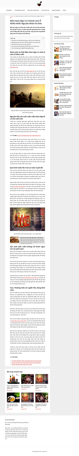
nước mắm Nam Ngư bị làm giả (30, 277)
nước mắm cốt (30, 71)
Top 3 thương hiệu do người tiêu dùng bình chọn (23, 48)
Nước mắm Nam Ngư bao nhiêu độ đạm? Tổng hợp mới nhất (65, 113)
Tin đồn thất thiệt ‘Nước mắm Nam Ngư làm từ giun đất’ (26, 360)
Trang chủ (12, 16)
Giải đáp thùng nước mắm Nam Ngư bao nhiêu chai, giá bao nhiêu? (65, 94)
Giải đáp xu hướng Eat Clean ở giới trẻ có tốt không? (64, 56)
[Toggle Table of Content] (42, 38)
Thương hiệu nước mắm (19, 10)
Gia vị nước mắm (39, 3)
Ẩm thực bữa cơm (45, 10)
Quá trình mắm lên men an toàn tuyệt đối (21, 44)
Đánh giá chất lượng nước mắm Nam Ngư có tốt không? (26, 362)
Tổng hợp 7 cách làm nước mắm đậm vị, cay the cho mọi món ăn (65, 62)
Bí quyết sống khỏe (56, 10)
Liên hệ (64, 10)
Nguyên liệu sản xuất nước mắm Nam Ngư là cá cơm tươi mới (26, 42)
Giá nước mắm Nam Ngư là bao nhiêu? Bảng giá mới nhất (65, 107)
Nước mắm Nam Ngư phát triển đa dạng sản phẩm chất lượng (65, 69)
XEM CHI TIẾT (9, 390)
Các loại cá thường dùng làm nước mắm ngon (29, 135)
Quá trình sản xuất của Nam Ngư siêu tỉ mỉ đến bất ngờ (31, 237)
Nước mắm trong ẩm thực (33, 10)
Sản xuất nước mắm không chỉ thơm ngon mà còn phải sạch (25, 46)
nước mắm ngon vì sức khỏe (18, 321)
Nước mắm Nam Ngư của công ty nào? (22, 364)
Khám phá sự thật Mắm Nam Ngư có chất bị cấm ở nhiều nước (26, 40)
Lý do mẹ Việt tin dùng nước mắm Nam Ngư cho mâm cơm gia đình (65, 100)
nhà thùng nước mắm (19, 186)
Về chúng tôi (9, 10)
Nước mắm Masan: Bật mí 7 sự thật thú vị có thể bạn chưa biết (65, 75)
